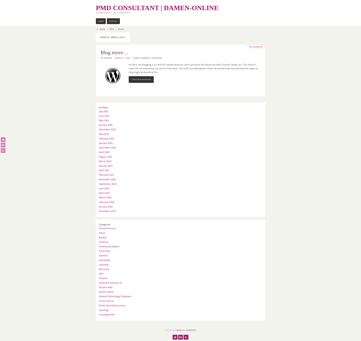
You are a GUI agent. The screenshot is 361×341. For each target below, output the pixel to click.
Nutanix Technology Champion (115, 296)
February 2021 (106, 174)
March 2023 (105, 161)
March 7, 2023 (122, 58)
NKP (101, 273)
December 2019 (107, 211)
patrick (108, 58)
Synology (156, 58)
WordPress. (191, 330)
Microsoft (104, 269)
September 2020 (107, 184)
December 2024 (107, 147)
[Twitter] (3, 139)
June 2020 (104, 188)
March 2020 (105, 197)
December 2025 (107, 129)
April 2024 (104, 152)
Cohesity (103, 242)
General (145, 58)
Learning (103, 264)
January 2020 (106, 206)
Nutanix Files (106, 287)
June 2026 (104, 115)
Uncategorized (107, 314)
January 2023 (106, 165)
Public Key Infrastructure (112, 305)
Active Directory (107, 228)
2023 (111, 29)
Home (102, 29)
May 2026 (104, 120)
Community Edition (109, 246)
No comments (256, 47)
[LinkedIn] (3, 145)
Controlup (104, 251)
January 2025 (106, 143)
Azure (136, 58)
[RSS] (3, 150)
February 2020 (106, 202)
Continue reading (141, 79)
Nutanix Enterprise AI (110, 282)
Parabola (179, 330)
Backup (103, 237)
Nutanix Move (106, 291)
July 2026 (103, 111)
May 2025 (104, 134)
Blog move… (114, 52)
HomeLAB (104, 260)
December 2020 (107, 179)
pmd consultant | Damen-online (157, 8)
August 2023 (105, 156)
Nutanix (103, 278)
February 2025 (106, 138)
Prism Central (106, 301)
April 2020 (104, 193)
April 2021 (104, 170)
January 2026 (106, 124)
